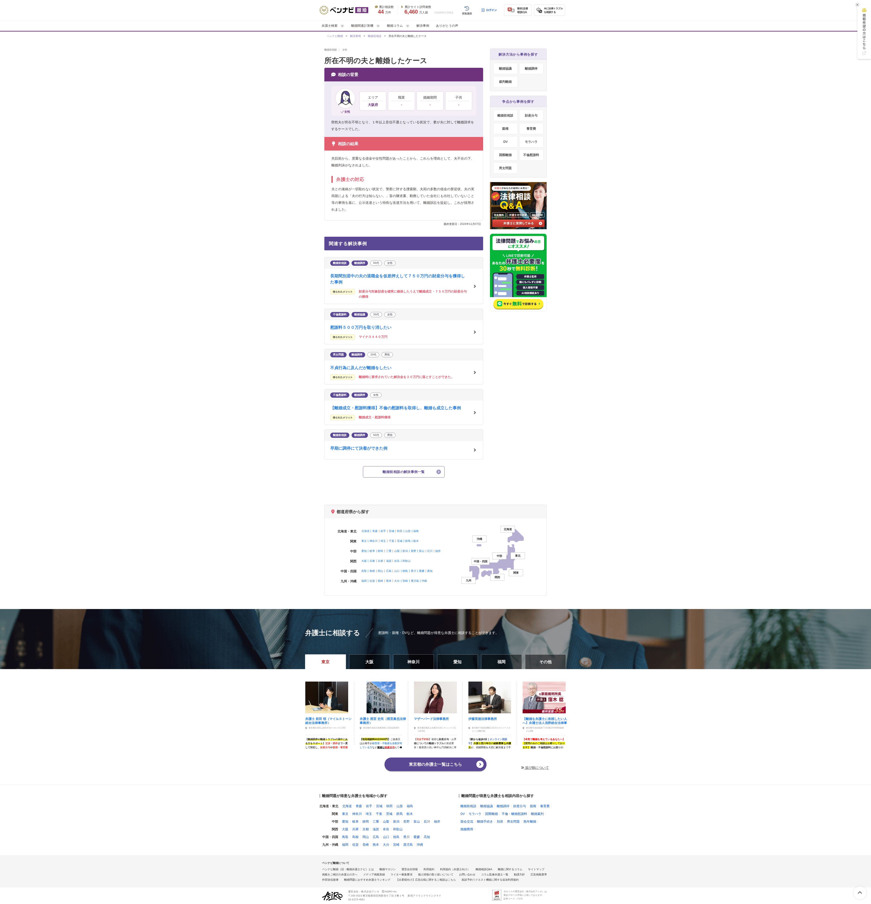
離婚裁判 (537, 814)
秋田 (399, 531)
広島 (388, 571)
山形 (408, 531)
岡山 (380, 571)
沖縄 (424, 581)
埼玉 (383, 541)
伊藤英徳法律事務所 (482, 719)
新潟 (405, 551)
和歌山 (406, 561)
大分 (397, 581)
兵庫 (372, 561)
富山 (421, 551)
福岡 (364, 581)
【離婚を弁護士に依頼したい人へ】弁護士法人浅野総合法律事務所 (545, 720)
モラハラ (531, 142)
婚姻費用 (466, 829)
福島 (416, 531)
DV (505, 142)
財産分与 (531, 115)
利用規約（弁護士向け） (455, 869)
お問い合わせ (467, 874)
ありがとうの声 (447, 25)
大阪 (364, 561)
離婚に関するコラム (510, 869)
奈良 (397, 561)
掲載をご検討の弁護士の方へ (339, 874)
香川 (413, 571)
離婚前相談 (375, 36)
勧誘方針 (519, 874)
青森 (375, 531)
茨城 (399, 541)
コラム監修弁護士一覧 (494, 874)
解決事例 (422, 25)
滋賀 (388, 561)
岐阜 (372, 551)
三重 (388, 551)
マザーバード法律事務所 (431, 719)
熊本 (388, 581)
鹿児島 (415, 581)
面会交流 (466, 821)
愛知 (364, 551)
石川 (430, 551)
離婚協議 (505, 68)
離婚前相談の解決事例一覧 (404, 472)
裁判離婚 (505, 81)
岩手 (383, 531)
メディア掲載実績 (374, 874)
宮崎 (405, 581)
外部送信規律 (330, 879)
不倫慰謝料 (531, 155)
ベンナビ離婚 (335, 36)
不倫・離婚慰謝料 (514, 814)
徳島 (405, 571)
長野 (413, 551)
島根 (372, 571)
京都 (380, 561)
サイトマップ (536, 869)
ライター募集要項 (401, 874)
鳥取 (364, 571)
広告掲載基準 (539, 874)
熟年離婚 (530, 821)
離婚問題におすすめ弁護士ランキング (367, 879)
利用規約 (428, 869)
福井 (438, 551)
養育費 (531, 128)
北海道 (365, 531)
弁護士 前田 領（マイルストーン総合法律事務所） (328, 720)
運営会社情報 (409, 869)
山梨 (397, 551)
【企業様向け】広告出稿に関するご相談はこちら (426, 879)
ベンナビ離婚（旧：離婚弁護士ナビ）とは (348, 869)
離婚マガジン (387, 869)
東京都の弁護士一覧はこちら (435, 764)
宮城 (391, 531)
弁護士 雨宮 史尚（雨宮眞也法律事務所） (383, 720)
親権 (505, 128)
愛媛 (421, 571)
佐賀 (372, 581)
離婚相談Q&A (484, 869)
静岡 (380, 551)
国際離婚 (505, 155)
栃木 (416, 541)
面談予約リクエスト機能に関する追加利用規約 (490, 879)
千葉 (391, 541)
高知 (430, 571)
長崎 (380, 581)
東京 (364, 541)
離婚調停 (531, 68)
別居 (500, 821)
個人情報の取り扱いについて (435, 874)
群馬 (408, 541)
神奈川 (373, 541)
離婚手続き (485, 821)
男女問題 (505, 168)
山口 (397, 571)
